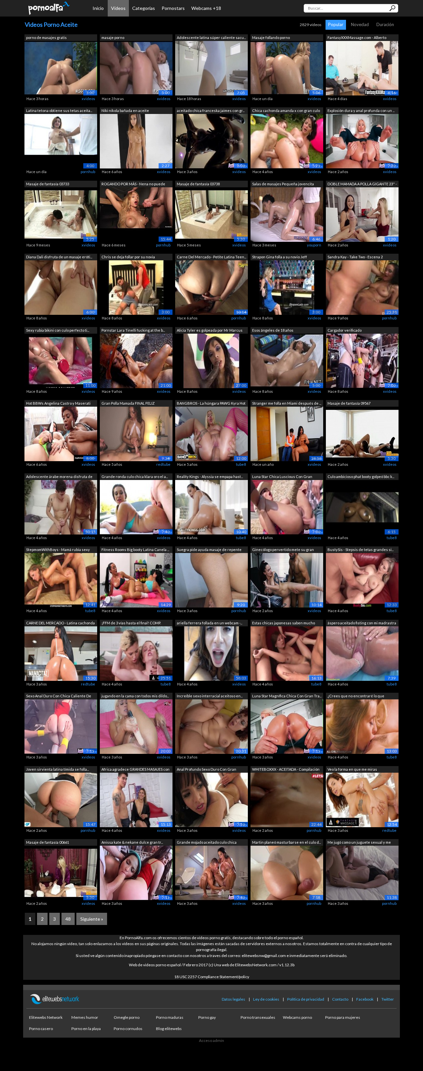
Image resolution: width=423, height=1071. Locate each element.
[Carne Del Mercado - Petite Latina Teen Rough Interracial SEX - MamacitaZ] (211, 287)
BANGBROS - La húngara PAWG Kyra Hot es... (211, 404)
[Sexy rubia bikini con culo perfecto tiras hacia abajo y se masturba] (60, 360)
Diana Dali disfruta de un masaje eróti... (59, 257)
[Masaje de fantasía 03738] (211, 213)
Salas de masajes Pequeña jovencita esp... (283, 184)
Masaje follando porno (271, 37)
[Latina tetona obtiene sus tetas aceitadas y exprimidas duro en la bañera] (60, 140)
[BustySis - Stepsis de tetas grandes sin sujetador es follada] (362, 579)
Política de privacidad (305, 999)
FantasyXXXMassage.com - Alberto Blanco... (356, 38)
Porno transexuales (258, 1017)
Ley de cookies (266, 999)
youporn (314, 245)
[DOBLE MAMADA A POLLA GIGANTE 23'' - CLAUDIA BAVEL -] (362, 213)
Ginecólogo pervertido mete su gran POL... (283, 550)
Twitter (387, 999)
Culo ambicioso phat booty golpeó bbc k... (360, 476)
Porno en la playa (86, 1028)
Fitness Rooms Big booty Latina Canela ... (135, 549)
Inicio (98, 8)
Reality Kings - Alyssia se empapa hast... (210, 476)
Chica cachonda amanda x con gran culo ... (286, 111)
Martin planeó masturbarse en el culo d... (286, 842)
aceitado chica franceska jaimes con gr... (211, 110)
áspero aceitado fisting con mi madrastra (361, 623)
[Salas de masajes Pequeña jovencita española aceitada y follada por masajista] (286, 213)
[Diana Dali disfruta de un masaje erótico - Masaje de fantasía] (60, 287)
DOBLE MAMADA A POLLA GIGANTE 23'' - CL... (362, 184)
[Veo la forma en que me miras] (362, 799)
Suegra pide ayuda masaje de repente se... (209, 550)
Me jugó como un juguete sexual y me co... (359, 843)
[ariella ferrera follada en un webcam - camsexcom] (211, 652)
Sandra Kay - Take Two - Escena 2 (355, 257)
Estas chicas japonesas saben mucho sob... (283, 623)
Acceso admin (211, 1040)
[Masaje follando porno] (286, 67)
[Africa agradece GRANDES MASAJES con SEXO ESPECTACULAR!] (136, 799)
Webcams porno (297, 1017)
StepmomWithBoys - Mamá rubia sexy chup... (58, 550)
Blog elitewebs (169, 1028)
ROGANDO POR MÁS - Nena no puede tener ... (133, 184)
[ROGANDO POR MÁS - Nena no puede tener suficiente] (136, 213)
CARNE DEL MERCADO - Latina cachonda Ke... (60, 623)
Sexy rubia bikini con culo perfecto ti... (57, 330)
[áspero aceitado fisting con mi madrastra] (362, 652)
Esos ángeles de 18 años (272, 330)
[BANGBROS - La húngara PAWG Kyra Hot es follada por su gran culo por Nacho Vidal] (211, 433)
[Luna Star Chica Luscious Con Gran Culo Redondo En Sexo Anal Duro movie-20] (286, 506)
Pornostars (173, 8)
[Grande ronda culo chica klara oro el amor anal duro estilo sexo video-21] (136, 506)
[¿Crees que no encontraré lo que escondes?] (362, 726)
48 (68, 919)
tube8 (241, 464)
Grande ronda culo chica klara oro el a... (134, 476)
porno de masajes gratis (46, 37)
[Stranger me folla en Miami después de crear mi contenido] (286, 433)
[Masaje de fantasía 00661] (60, 872)
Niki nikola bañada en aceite (125, 110)
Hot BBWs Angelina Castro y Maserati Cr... (58, 404)
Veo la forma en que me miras (352, 769)
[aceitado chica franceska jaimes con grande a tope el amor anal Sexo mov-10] (211, 140)
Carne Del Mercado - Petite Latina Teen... (211, 257)
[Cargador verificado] (362, 360)
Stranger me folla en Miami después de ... (286, 403)
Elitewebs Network (45, 1017)
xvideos (88, 98)
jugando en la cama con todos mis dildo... (135, 696)
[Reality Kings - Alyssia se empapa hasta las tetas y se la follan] (211, 506)
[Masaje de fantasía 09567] (362, 433)
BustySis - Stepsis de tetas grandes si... (360, 549)
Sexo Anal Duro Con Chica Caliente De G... (58, 696)
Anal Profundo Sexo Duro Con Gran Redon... (206, 770)
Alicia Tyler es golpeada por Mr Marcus (210, 330)
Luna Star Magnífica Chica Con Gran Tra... (287, 696)
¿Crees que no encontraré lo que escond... (355, 696)
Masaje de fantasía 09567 (348, 403)
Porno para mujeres (342, 1017)
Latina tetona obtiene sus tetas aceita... (59, 110)
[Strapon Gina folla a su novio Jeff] (286, 287)
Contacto (340, 999)
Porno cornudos (128, 1028)
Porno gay (207, 1017)
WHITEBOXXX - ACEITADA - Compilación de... (286, 770)
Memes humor (84, 1017)
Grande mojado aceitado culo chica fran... (207, 843)
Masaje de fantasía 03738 (198, 184)
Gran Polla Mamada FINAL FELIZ (128, 403)
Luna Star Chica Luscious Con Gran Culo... (282, 477)
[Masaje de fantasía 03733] (60, 213)
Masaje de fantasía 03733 (47, 184)
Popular (335, 24)
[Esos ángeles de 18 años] (286, 360)
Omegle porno (126, 1017)
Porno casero (41, 1028)
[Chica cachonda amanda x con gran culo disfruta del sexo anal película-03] (286, 140)
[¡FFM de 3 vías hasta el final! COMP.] (136, 652)
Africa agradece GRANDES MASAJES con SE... (135, 770)
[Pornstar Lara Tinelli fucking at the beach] (136, 360)
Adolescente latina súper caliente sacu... (211, 37)
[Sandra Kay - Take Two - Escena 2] (362, 287)
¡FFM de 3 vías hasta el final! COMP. (131, 623)
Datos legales (233, 999)
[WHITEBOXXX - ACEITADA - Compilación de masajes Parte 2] (286, 799)
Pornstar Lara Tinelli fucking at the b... (133, 330)
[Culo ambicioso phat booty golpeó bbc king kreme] (362, 506)
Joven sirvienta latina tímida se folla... (57, 769)
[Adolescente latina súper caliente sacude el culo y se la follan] (211, 67)
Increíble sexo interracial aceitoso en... (210, 696)
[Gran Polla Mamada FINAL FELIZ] (136, 433)
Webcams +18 (206, 8)
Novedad (360, 24)
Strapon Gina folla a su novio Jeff (279, 257)
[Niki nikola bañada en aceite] (136, 140)
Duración (385, 24)
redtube (163, 464)
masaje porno (112, 37)
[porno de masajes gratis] (60, 67)
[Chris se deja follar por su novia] (136, 287)
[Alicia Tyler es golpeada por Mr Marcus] (211, 360)
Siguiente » (91, 919)
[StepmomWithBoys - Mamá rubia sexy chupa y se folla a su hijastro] (60, 579)
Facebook (364, 999)
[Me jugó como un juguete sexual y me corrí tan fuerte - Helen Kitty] (362, 872)
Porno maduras (169, 1017)
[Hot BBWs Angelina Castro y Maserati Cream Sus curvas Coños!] (60, 433)
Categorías (143, 8)
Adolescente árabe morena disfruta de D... (59, 477)
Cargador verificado (344, 330)
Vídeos (118, 8)
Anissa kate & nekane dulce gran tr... (132, 842)
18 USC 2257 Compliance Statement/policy (211, 976)
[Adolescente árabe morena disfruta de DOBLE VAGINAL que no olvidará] (60, 506)
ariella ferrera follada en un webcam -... (209, 623)
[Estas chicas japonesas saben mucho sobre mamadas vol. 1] (286, 652)
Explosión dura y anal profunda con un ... (361, 110)
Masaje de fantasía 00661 (47, 842)
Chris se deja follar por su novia (128, 257)
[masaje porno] (136, 67)
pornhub (88, 171)
